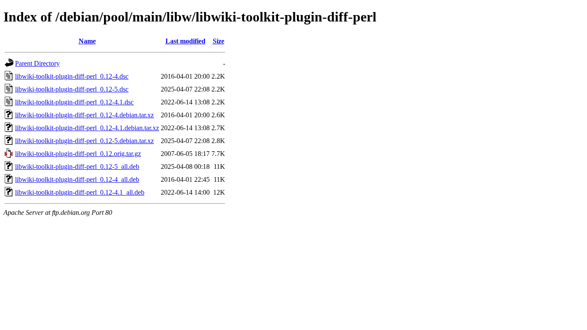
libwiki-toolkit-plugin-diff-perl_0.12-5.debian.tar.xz (84, 140)
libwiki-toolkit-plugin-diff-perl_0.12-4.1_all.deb (79, 192)
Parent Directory (37, 63)
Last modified (185, 41)
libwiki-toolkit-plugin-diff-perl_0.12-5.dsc (71, 89)
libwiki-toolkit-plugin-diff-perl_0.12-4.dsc (71, 76)
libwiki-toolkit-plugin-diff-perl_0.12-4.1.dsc (74, 102)
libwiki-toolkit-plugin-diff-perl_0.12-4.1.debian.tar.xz (87, 127)
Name (87, 41)
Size (218, 41)
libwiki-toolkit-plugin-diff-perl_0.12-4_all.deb (77, 179)
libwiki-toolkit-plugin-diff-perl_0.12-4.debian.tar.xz (84, 115)
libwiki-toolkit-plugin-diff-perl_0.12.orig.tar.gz (78, 153)
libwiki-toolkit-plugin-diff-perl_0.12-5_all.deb (77, 166)
